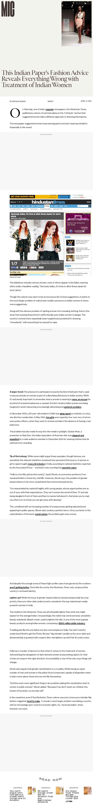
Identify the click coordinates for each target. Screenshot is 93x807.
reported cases (69, 468)
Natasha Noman (19, 101)
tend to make (33, 701)
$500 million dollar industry (72, 623)
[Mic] (7, 9)
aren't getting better (19, 587)
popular (50, 109)
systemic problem (72, 407)
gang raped (65, 413)
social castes (41, 514)
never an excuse (79, 399)
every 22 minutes (36, 464)
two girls (50, 417)
